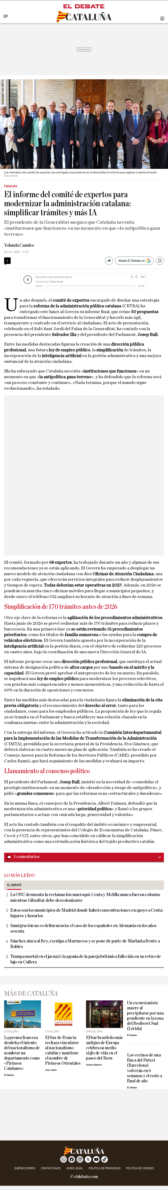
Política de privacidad (104, 1168)
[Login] (162, 19)
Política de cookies (140, 1168)
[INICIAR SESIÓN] (162, 19)
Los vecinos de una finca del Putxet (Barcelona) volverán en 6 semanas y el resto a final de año (144, 1068)
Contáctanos (51, 1168)
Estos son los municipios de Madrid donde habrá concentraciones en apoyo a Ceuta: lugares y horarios (86, 913)
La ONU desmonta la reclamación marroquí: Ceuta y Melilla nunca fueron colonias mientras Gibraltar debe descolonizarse (85, 897)
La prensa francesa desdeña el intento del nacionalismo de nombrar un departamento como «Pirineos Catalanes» (22, 1053)
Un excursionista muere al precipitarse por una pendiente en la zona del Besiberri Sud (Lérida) (145, 1016)
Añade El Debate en (131, 261)
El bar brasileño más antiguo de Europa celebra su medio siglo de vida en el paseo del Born (104, 1048)
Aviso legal (74, 1168)
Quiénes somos (24, 1168)
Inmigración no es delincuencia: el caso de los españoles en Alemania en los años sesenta (83, 928)
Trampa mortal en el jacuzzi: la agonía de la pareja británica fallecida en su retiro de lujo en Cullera (85, 959)
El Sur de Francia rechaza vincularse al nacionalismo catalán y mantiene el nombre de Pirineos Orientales (63, 1050)
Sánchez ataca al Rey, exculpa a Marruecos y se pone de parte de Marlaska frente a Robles (85, 944)
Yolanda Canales (19, 245)
